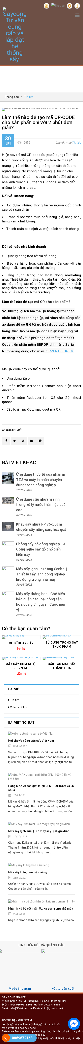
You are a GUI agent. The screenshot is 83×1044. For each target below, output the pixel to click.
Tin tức (76, 142)
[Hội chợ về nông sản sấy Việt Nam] (41, 734)
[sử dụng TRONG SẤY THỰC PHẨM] (62, 637)
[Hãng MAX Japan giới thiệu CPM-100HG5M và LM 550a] (41, 777)
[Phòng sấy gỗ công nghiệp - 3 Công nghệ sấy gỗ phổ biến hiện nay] (8, 547)
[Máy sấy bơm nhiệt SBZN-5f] (21, 658)
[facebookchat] (74, 1024)
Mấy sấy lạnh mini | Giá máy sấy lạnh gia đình (38, 831)
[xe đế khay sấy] (21, 637)
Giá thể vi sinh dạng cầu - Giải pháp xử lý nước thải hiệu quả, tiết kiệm (41, 1038)
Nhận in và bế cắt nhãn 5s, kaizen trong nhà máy (40, 908)
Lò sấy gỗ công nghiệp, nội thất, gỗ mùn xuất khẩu (31, 1024)
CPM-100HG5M (61, 351)
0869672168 (22, 1038)
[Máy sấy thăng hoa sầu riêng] (41, 865)
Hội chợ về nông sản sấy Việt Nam (31, 740)
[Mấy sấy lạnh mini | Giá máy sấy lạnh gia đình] (41, 824)
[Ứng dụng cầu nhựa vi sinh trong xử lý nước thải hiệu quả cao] (8, 500)
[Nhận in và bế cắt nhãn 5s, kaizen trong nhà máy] (41, 901)
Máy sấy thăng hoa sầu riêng (27, 872)
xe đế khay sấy (21, 643)
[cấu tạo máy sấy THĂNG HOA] (62, 658)
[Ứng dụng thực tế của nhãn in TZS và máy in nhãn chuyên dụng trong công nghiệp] (8, 478)
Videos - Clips (18, 707)
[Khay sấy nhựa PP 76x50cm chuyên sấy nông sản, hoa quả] (8, 526)
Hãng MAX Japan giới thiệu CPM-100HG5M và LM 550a (41, 788)
